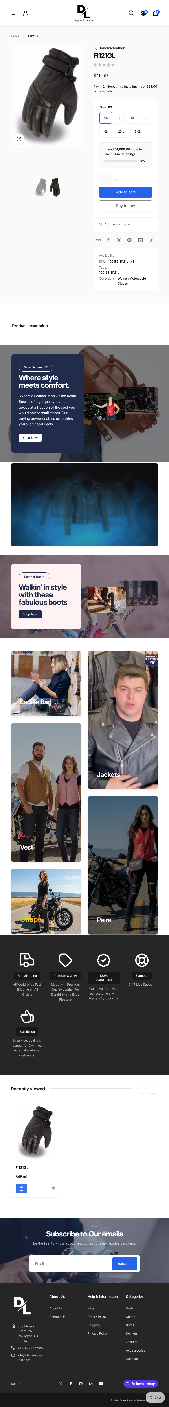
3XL (138, 131)
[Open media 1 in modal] (47, 96)
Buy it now (125, 205)
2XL (121, 131)
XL (106, 131)
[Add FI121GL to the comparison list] (53, 1188)
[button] (13, 13)
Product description (30, 325)
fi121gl (115, 272)
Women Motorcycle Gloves (132, 281)
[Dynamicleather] (22, 1315)
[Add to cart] (21, 1188)
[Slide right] (153, 1089)
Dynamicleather (109, 48)
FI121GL (22, 1167)
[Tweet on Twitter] (119, 240)
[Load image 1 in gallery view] (40, 187)
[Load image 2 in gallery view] (55, 187)
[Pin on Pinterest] (129, 240)
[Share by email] (140, 240)
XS (106, 118)
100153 (104, 272)
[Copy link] (151, 240)
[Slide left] (142, 1089)
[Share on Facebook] (108, 240)
